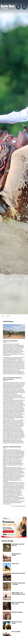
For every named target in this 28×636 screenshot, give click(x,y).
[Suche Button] (18, 7)
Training (8, 316)
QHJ (2, 316)
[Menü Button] (24, 7)
